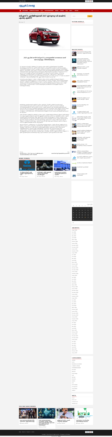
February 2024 (75, 286)
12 (79, 212)
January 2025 (74, 266)
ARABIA (73, 360)
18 (76, 215)
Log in (73, 398)
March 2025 (74, 262)
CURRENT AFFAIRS (76, 366)
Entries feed (74, 399)
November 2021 (75, 337)
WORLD (73, 390)
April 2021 (74, 347)
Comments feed (75, 401)
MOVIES (56, 10)
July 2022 (74, 322)
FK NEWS (62, 10)
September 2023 (75, 296)
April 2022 (74, 328)
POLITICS (74, 379)
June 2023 (74, 301)
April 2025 (74, 260)
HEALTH (73, 371)
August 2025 (74, 252)
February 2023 (75, 309)
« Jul (73, 222)
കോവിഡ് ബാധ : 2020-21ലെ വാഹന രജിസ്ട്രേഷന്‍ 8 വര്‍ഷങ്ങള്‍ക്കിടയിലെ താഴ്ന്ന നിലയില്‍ (31, 153)
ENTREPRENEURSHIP (49, 10)
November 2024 (75, 269)
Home (20, 432)
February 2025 (75, 264)
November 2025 (75, 247)
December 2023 (75, 290)
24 (73, 217)
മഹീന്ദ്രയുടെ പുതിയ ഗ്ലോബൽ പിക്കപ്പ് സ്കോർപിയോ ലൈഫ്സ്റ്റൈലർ (44, 173)
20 (82, 215)
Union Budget (74, 388)
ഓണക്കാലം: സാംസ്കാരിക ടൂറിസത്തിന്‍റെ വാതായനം (82, 421)
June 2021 (74, 343)
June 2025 (74, 256)
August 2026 (74, 230)
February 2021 (75, 351)
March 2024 (74, 285)
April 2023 (74, 305)
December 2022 (75, 313)
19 (79, 215)
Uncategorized (74, 386)
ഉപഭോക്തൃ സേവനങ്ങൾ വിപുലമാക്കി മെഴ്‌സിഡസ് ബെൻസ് (60, 173)
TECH (66, 10)
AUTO (42, 10)
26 (79, 217)
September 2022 (75, 318)
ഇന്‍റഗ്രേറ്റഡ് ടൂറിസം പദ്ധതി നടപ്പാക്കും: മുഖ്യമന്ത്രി (63, 421)
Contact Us (28, 432)
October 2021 (74, 339)
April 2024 (74, 283)
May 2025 (74, 258)
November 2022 (75, 315)
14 (85, 212)
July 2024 (74, 277)
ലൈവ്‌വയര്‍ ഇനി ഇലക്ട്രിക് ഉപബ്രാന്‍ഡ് (60, 153)
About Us (24, 432)
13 (82, 212)
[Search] (92, 11)
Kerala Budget (74, 373)
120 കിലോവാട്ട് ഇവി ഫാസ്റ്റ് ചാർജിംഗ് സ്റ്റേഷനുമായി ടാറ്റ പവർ (26, 173)
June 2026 (74, 234)
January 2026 (74, 243)
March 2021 (74, 349)
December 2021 (75, 335)
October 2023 (74, 294)
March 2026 (74, 239)
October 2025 (74, 249)
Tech (73, 382)
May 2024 (74, 281)
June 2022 (74, 324)
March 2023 (74, 307)
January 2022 (74, 334)
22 (88, 215)
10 (73, 212)
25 (76, 217)
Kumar (27, 176)
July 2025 (74, 254)
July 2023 (74, 300)
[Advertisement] (44, 95)
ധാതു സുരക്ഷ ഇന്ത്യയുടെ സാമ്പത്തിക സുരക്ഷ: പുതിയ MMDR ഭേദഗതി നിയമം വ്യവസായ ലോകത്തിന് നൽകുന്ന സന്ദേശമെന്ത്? (46, 423)
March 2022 (74, 330)
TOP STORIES (25, 10)
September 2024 (75, 273)
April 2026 (74, 237)
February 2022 (75, 332)
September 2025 (75, 251)
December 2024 (75, 268)
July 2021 (74, 341)
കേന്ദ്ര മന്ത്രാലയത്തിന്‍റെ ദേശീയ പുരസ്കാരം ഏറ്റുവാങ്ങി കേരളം (27, 421)
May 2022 (74, 326)
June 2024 (74, 279)
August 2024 (74, 275)
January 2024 (74, 288)
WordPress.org (74, 403)
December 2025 (75, 245)
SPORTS (73, 381)
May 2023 (74, 303)
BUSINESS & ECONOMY (34, 10)
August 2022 (74, 320)
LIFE (73, 375)
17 (73, 215)
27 (82, 217)
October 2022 (74, 317)
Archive (76, 10)
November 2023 (75, 292)
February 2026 (75, 241)
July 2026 (74, 232)
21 (85, 215)
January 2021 (74, 352)
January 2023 (74, 311)
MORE (70, 10)
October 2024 (74, 271)
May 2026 (74, 235)
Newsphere (62, 434)
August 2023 (74, 298)
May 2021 (74, 345)
